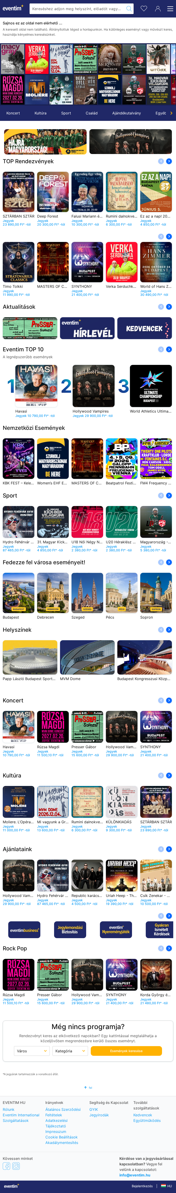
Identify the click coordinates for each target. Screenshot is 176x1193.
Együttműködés (147, 1120)
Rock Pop (15, 948)
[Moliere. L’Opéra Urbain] (12, 89)
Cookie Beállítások (61, 1137)
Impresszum (55, 1131)
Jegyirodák (99, 1115)
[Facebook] (6, 1166)
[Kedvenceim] (144, 8)
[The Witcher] (134, 59)
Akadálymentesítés (61, 1142)
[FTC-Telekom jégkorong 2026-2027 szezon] (37, 89)
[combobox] (77, 8)
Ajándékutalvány (126, 113)
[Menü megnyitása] (169, 9)
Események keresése (126, 1051)
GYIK (93, 1109)
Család (92, 113)
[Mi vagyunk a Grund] (37, 59)
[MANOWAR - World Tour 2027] (158, 89)
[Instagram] (16, 1166)
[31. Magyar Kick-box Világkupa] (134, 89)
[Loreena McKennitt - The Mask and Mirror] (85, 59)
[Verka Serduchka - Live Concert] (12, 59)
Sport (66, 113)
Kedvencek (142, 1115)
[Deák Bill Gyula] (61, 89)
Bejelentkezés (142, 1186)
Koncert (13, 113)
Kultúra (41, 113)
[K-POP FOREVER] (158, 59)
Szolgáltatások (16, 1120)
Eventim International (21, 1115)
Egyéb (161, 113)
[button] (6, 74)
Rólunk (8, 1109)
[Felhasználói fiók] (158, 9)
